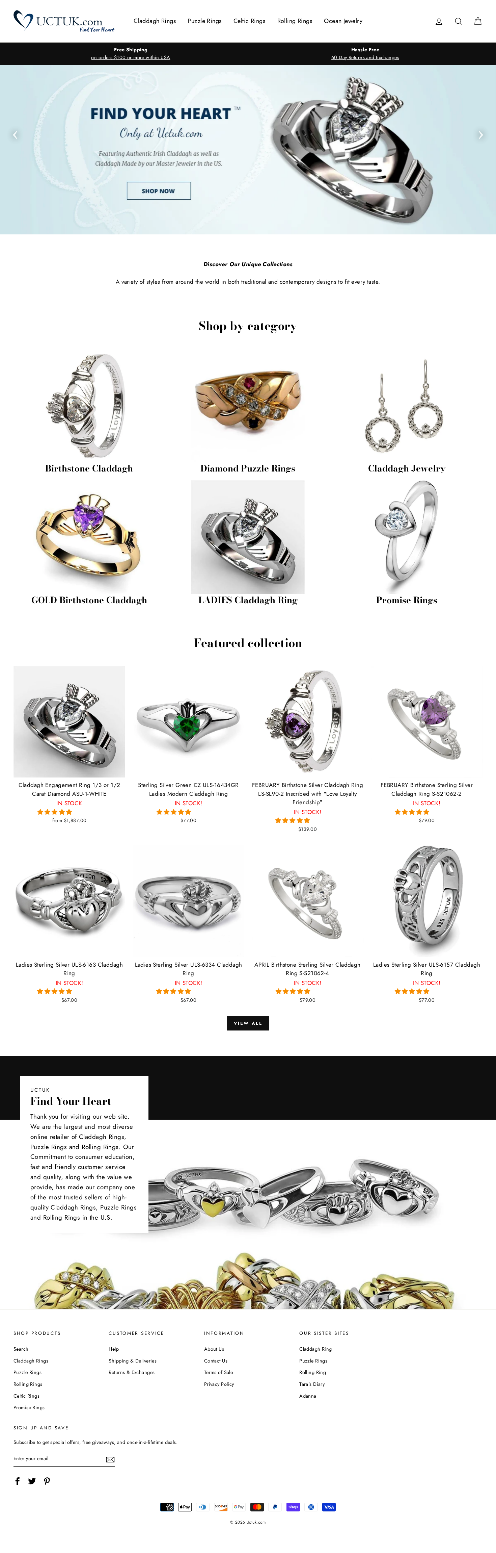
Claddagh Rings (155, 21)
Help (114, 1349)
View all (248, 1023)
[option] (130, 53)
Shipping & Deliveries (133, 1360)
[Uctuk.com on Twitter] (32, 1481)
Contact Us (215, 1360)
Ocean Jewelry (343, 21)
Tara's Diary (312, 1384)
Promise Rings (29, 1407)
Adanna (307, 1396)
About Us (214, 1349)
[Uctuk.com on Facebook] (17, 1481)
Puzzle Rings (204, 21)
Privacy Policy (219, 1384)
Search (21, 1349)
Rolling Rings (294, 21)
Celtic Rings (249, 21)
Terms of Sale (218, 1372)
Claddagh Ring (315, 1349)
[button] (55, 812)
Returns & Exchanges (132, 1372)
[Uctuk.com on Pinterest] (47, 1481)
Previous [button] (15, 132)
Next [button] (481, 132)
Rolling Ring (312, 1372)
